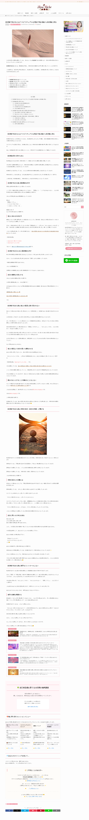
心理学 (67, 81)
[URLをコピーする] (56, 810)
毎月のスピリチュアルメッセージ (72, 86)
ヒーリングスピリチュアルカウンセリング (74, 38)
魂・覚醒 (67, 76)
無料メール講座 (68, 58)
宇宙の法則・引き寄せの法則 (71, 78)
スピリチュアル (69, 71)
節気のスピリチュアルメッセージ (72, 88)
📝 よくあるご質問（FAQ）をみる (34, 796)
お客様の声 (67, 61)
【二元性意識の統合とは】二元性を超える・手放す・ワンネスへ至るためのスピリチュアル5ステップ (38, 658)
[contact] (81, 1)
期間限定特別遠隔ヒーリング (71, 68)
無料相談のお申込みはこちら (33, 780)
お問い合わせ (68, 98)
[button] (9, 810)
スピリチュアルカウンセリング (36, 778)
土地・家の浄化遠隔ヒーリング (72, 49)
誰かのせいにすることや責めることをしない (24, 114)
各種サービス (68, 36)
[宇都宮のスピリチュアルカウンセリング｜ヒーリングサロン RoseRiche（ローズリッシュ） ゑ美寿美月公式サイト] (44, 7)
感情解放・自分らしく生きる (15, 24)
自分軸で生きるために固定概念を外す (23, 106)
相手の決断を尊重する (19, 123)
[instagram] (79, 1)
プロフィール (68, 96)
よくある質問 (68, 93)
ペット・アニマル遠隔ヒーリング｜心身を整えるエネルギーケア (74, 53)
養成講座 (67, 55)
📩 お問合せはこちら (34, 788)
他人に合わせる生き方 (19, 105)
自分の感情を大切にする (20, 108)
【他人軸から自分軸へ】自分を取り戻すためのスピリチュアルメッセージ (37, 642)
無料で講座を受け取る (33, 706)
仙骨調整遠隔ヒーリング (70, 44)
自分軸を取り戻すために (18, 101)
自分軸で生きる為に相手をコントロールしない (24, 122)
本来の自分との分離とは (20, 118)
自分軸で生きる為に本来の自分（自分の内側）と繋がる (26, 116)
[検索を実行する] (82, 207)
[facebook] (78, 1)
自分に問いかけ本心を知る (20, 119)
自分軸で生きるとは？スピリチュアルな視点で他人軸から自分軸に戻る (29, 99)
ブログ (66, 63)
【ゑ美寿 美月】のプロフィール (74, 248)
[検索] (83, 1)
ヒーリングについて (70, 66)
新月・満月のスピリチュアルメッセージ (73, 83)
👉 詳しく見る (10, 748)
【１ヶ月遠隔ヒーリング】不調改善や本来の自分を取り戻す (74, 42)
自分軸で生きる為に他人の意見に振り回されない (24, 110)
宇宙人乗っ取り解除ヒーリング (72, 47)
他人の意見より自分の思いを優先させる (23, 112)
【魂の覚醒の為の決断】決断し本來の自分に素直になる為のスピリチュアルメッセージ (38, 670)
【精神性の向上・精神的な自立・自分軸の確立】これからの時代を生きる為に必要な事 (38, 632)
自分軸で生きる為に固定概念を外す (22, 103)
